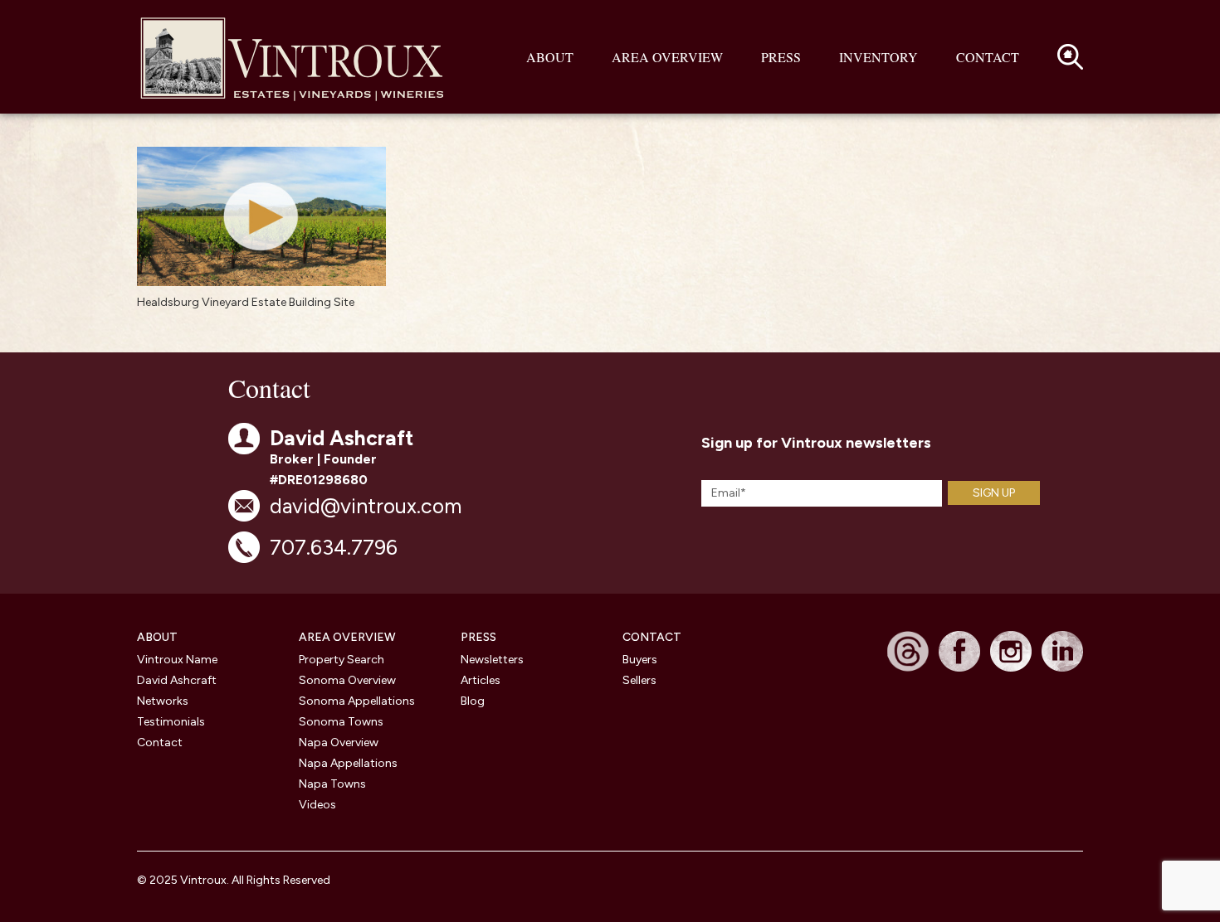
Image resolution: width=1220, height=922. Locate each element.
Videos (317, 805)
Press (781, 57)
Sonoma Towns (341, 722)
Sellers (639, 680)
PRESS (478, 637)
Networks (162, 701)
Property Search (341, 660)
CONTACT (651, 637)
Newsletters (492, 660)
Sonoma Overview (347, 680)
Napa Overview (338, 742)
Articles (480, 680)
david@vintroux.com (365, 505)
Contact (987, 57)
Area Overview (667, 57)
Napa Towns (332, 784)
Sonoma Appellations (357, 701)
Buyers (639, 660)
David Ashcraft (177, 680)
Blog (473, 701)
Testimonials (171, 722)
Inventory (878, 57)
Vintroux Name (177, 660)
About (549, 57)
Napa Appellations (348, 763)
